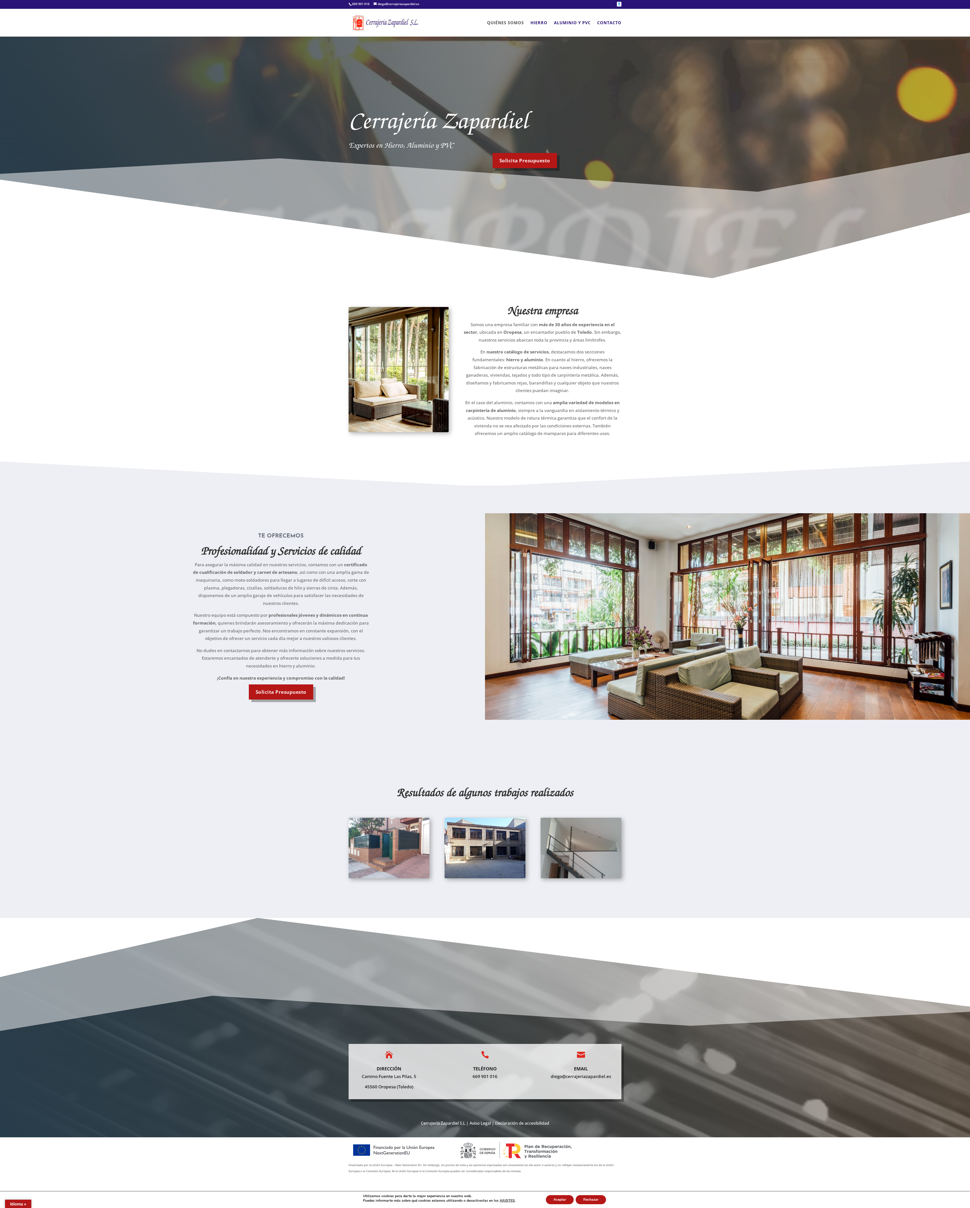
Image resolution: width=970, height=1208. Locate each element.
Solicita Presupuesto (281, 692)
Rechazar (590, 1199)
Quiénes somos (505, 23)
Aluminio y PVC (572, 23)
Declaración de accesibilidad (522, 1123)
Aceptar (559, 1199)
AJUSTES (507, 1200)
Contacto (609, 23)
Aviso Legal (480, 1123)
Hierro (538, 23)
